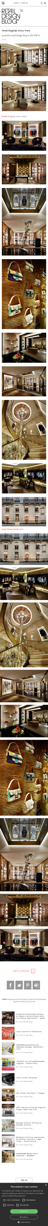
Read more (22, 1196)
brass (20, 999)
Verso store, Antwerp (26, 1078)
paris (27, 1001)
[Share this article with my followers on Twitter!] (19, 985)
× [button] (46, 1185)
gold (15, 1001)
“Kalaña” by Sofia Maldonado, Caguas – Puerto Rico (30, 1062)
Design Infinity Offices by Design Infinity (29, 1124)
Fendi (4, 116)
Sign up (24, 3)
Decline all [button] (24, 1217)
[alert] (24, 1204)
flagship (43, 999)
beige (9, 999)
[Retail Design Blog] (24, 16)
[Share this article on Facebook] (10, 985)
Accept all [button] (24, 1211)
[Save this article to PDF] (36, 985)
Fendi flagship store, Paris (16, 30)
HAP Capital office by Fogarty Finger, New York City (31, 1109)
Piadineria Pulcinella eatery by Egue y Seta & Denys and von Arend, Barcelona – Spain (30, 1016)
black (15, 999)
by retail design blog (24, 1022)
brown (25, 999)
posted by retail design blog (14, 35)
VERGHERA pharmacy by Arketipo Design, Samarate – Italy (30, 1047)
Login (16, 3)
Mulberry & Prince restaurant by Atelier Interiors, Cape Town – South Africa (30, 1139)
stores (33, 1001)
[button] (4, 1200)
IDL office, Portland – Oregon (30, 1093)
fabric (31, 999)
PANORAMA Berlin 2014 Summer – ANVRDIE (27, 1155)
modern (21, 1001)
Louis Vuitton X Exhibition (29, 1032)
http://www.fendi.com (12, 529)
